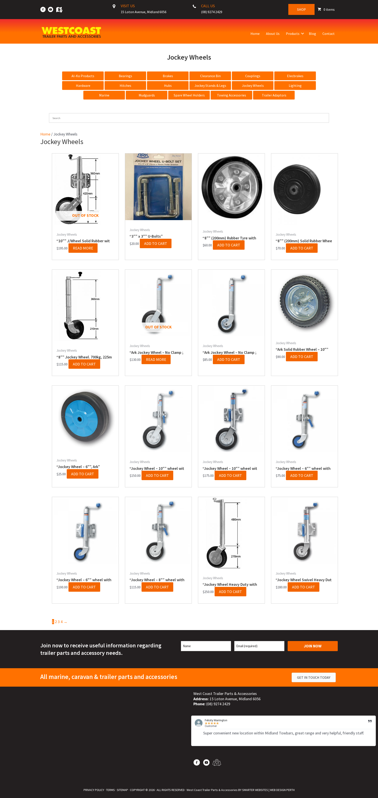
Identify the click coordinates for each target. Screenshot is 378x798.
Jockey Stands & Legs (210, 85)
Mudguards (147, 95)
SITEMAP (122, 790)
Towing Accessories (231, 95)
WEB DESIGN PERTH (282, 790)
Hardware (83, 85)
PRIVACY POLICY (94, 790)
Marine (104, 95)
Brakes (168, 76)
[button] (302, 33)
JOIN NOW (313, 645)
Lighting (295, 85)
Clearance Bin (210, 76)
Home (255, 33)
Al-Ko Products (83, 76)
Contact (328, 33)
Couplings (252, 76)
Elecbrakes (295, 76)
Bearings (125, 76)
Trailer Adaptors (274, 95)
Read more (83, 248)
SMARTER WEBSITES (255, 790)
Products (292, 33)
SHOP (301, 9)
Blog (312, 33)
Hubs (168, 85)
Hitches (125, 85)
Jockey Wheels (253, 85)
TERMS (110, 790)
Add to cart (155, 243)
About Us (273, 33)
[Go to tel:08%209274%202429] (214, 10)
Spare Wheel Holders (189, 95)
